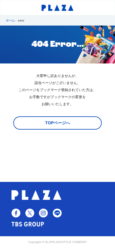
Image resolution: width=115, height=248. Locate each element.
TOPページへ (57, 122)
